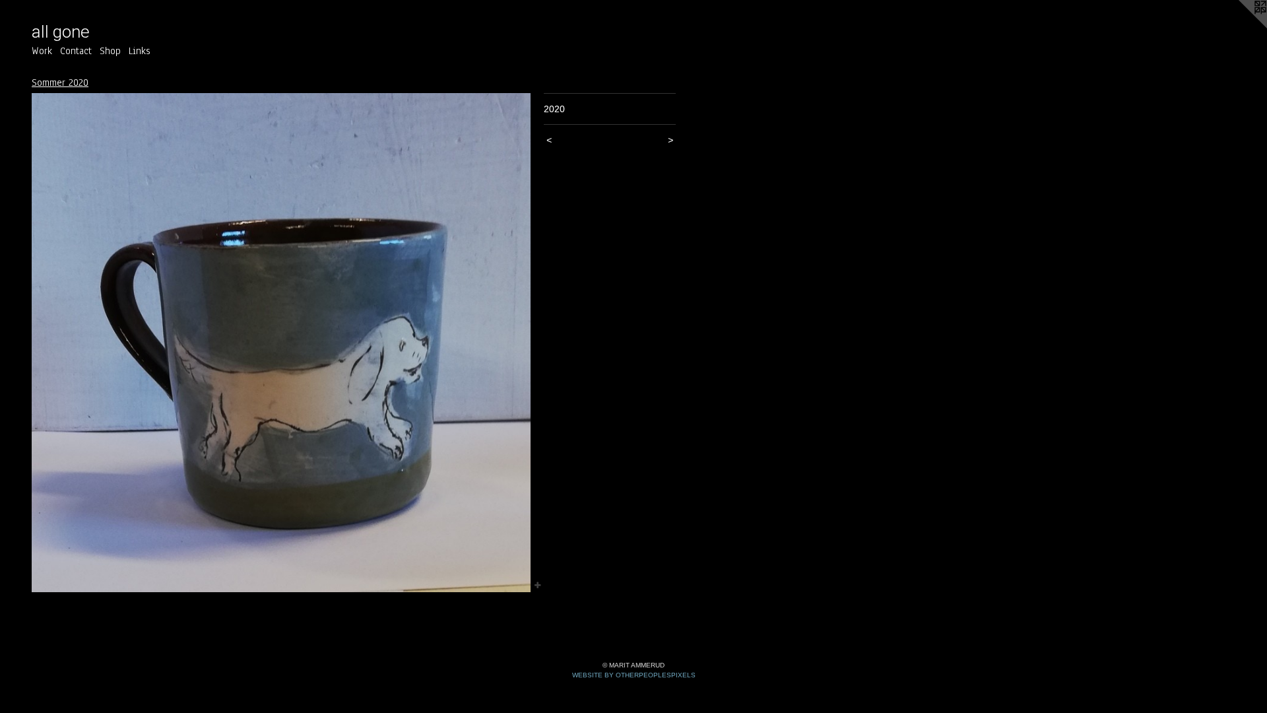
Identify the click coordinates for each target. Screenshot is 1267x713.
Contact (76, 50)
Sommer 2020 (60, 82)
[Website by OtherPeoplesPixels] (1240, 26)
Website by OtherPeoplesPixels (634, 675)
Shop (110, 50)
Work (42, 50)
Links (139, 50)
